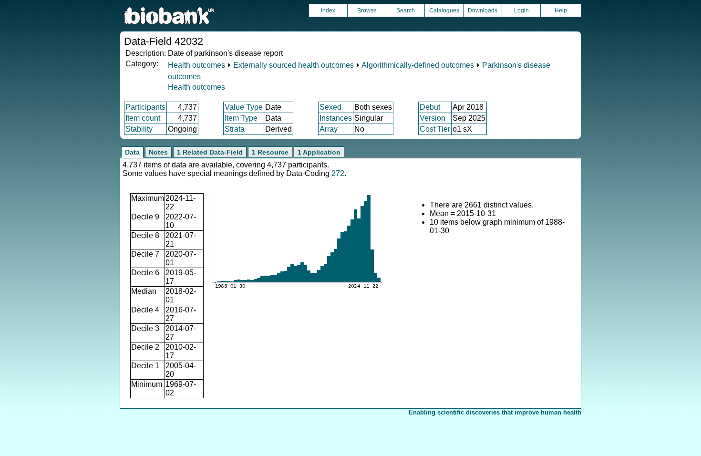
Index (328, 10)
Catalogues (444, 10)
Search (405, 10)
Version (432, 118)
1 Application (319, 152)
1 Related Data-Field (210, 152)
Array (329, 129)
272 (337, 173)
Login (521, 10)
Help (561, 10)
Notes (158, 152)
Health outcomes (196, 65)
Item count (142, 118)
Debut (430, 107)
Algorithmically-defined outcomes (417, 65)
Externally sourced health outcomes (293, 65)
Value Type (244, 107)
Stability (139, 129)
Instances (336, 118)
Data (132, 152)
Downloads (482, 10)
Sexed (330, 107)
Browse (367, 10)
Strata (235, 129)
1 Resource (270, 152)
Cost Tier (435, 129)
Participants (145, 107)
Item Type (241, 118)
